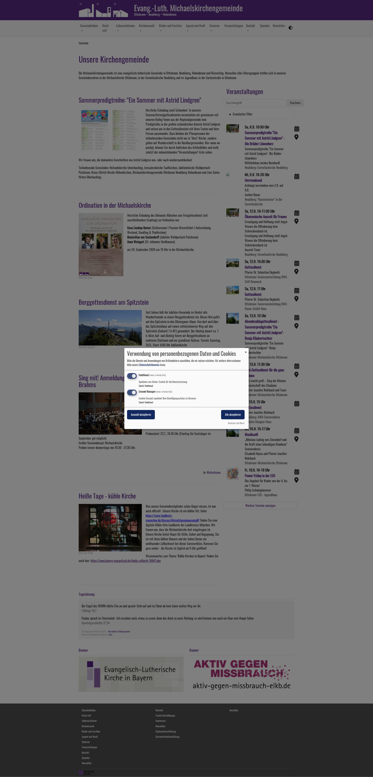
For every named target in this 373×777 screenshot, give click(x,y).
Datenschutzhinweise (149, 365)
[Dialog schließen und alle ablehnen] (246, 350)
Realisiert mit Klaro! (236, 423)
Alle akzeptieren (233, 415)
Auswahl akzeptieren (141, 415)
